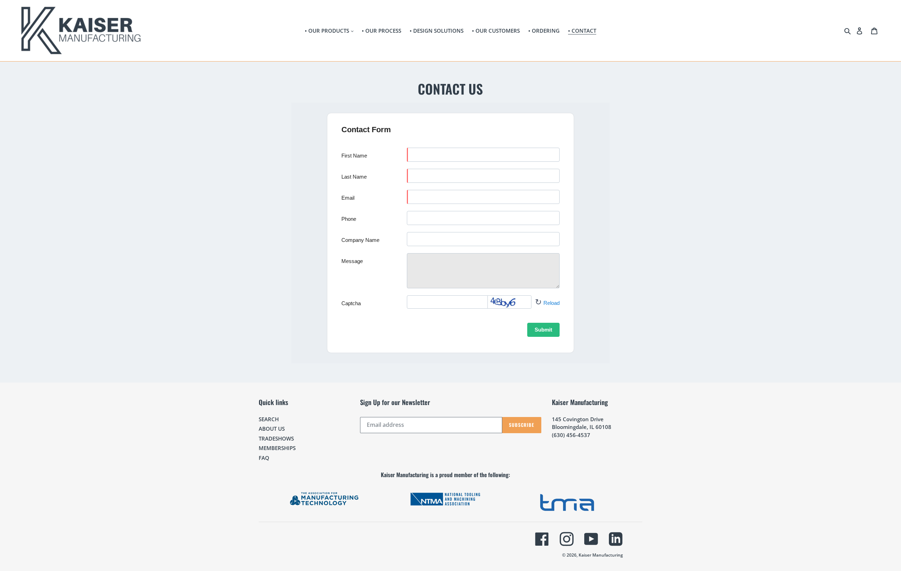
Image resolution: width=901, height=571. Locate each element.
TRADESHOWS (276, 438)
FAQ (264, 457)
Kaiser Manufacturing (601, 555)
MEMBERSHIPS (277, 447)
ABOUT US (272, 428)
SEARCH (269, 419)
